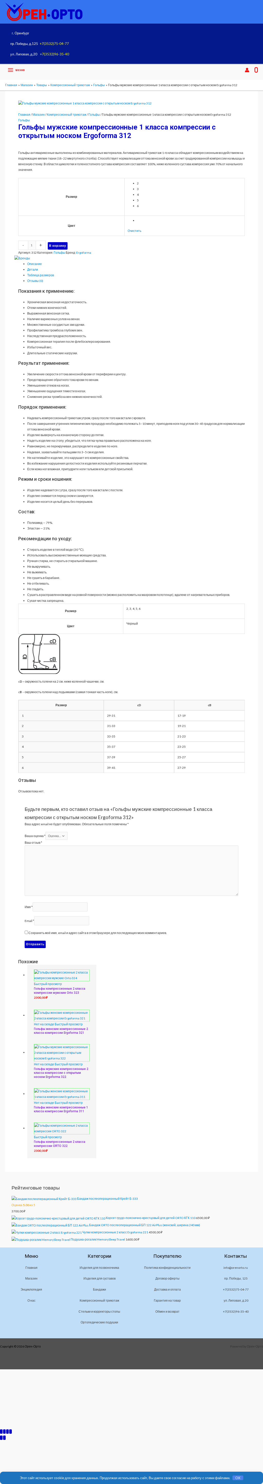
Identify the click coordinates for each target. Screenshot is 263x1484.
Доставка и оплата (167, 1289)
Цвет (71, 226)
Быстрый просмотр (48, 984)
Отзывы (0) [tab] (35, 281)
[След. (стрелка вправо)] (4, 1438)
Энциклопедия (31, 1289)
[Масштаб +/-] (1, 1431)
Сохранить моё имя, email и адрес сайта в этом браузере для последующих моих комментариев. (98, 933)
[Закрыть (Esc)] (10, 1431)
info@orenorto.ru (235, 1268)
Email (29, 921)
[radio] (189, 183)
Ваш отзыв (33, 842)
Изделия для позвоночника (99, 1268)
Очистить (134, 231)
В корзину (57, 246)
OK (238, 1478)
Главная (24, 114)
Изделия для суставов (99, 1278)
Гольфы (94, 114)
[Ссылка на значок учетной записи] (247, 70)
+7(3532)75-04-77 (54, 44)
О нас (31, 1300)
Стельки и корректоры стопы (99, 1311)
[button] (237, 70)
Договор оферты (167, 1278)
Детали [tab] (32, 269)
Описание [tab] (34, 264)
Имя (29, 907)
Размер (71, 197)
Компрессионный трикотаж (66, 114)
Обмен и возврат (167, 1311)
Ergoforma (83, 252)
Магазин (38, 114)
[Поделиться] (7, 1431)
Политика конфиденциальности (167, 1268)
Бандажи (99, 1289)
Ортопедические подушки (99, 1322)
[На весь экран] (4, 1431)
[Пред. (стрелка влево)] (1, 1438)
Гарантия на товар (167, 1300)
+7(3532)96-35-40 (54, 54)
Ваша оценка (35, 836)
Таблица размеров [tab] (40, 275)
